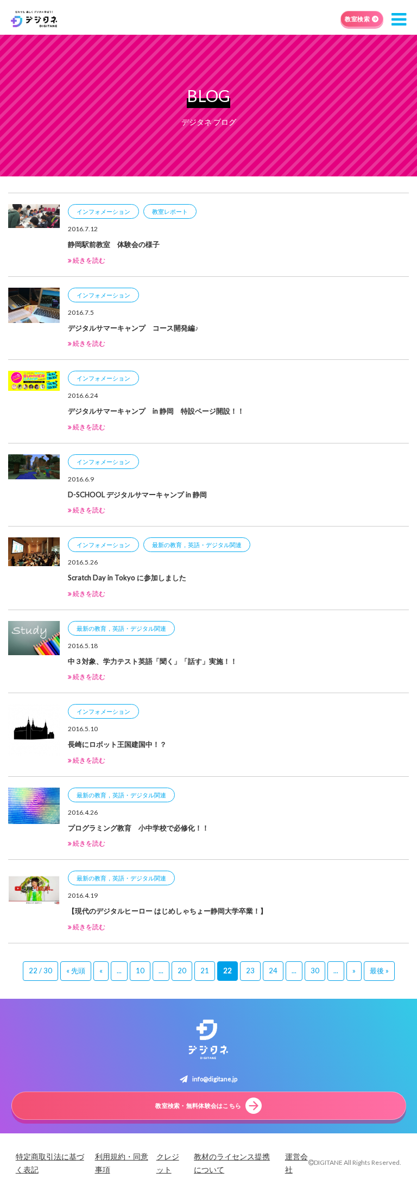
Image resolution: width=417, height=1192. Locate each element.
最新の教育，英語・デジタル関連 (197, 544)
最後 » (379, 970)
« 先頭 (75, 970)
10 (140, 970)
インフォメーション (103, 211)
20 (182, 970)
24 (273, 970)
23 (250, 970)
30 (315, 970)
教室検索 (357, 18)
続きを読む (88, 260)
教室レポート (170, 211)
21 (204, 970)
